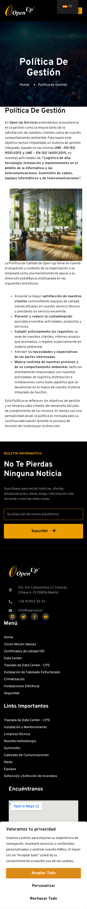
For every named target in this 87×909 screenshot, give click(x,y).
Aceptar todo (43, 873)
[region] (43, 865)
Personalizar (43, 885)
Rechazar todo (43, 898)
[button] (23, 454)
